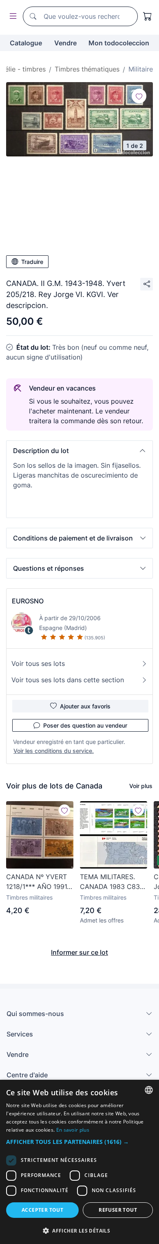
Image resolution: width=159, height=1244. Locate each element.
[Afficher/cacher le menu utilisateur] (11, 16)
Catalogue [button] (26, 43)
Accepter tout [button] (42, 1209)
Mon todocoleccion (118, 43)
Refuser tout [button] (118, 1209)
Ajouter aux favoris (85, 706)
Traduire (32, 261)
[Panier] (147, 16)
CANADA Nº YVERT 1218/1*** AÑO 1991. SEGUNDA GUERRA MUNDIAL (37, 882)
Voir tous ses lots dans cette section (67, 680)
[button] (79, 451)
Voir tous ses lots (38, 663)
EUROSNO (28, 601)
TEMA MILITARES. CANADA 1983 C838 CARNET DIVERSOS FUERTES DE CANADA (112, 882)
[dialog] (79, 1162)
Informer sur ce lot (79, 952)
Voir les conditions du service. (53, 750)
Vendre (65, 43)
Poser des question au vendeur (85, 725)
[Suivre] (139, 96)
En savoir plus (72, 1129)
